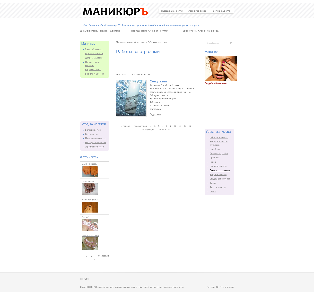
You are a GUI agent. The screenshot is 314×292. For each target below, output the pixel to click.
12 (185, 126)
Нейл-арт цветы (89, 199)
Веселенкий (88, 181)
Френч (213, 183)
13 (190, 126)
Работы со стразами (220, 170)
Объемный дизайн (219, 153)
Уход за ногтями (158, 30)
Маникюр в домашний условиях (130, 42)
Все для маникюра (94, 74)
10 (175, 126)
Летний (85, 217)
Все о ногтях (91, 134)
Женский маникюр (94, 49)
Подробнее (155, 114)
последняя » (164, 129)
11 (180, 126)
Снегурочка (158, 81)
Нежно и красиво (90, 235)
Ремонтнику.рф (227, 287)
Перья (213, 162)
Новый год (215, 149)
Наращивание (139, 30)
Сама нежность (89, 164)
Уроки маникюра (197, 11)
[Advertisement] (96, 99)
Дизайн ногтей (88, 30)
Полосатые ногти (218, 166)
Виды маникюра (93, 69)
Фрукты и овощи (218, 187)
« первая (125, 126)
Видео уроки (190, 30)
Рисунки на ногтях (221, 11)
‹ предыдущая (140, 126)
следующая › (148, 129)
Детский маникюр (94, 58)
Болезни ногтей (93, 130)
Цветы (213, 191)
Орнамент (214, 157)
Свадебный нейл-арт (220, 179)
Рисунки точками (218, 174)
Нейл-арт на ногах (219, 137)
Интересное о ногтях (95, 138)
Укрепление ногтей (94, 147)
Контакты (84, 279)
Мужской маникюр (94, 53)
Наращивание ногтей (172, 11)
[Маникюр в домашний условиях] (114, 16)
